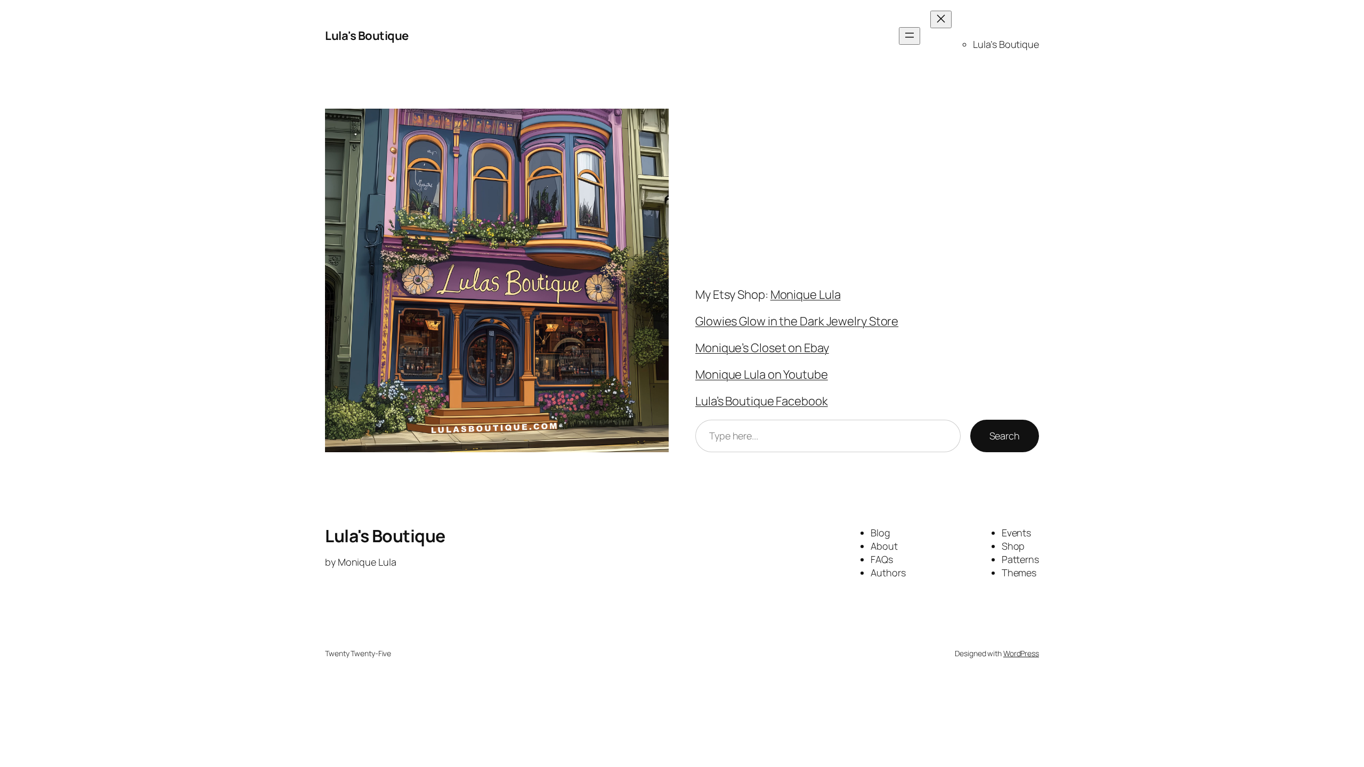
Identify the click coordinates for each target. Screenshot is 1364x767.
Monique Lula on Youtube (761, 374)
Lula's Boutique (367, 36)
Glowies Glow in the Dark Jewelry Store (796, 321)
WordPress (1021, 653)
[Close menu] (941, 19)
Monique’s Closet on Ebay (762, 348)
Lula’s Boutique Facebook (761, 401)
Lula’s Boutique (1006, 44)
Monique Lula (805, 295)
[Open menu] (909, 36)
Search (1004, 435)
